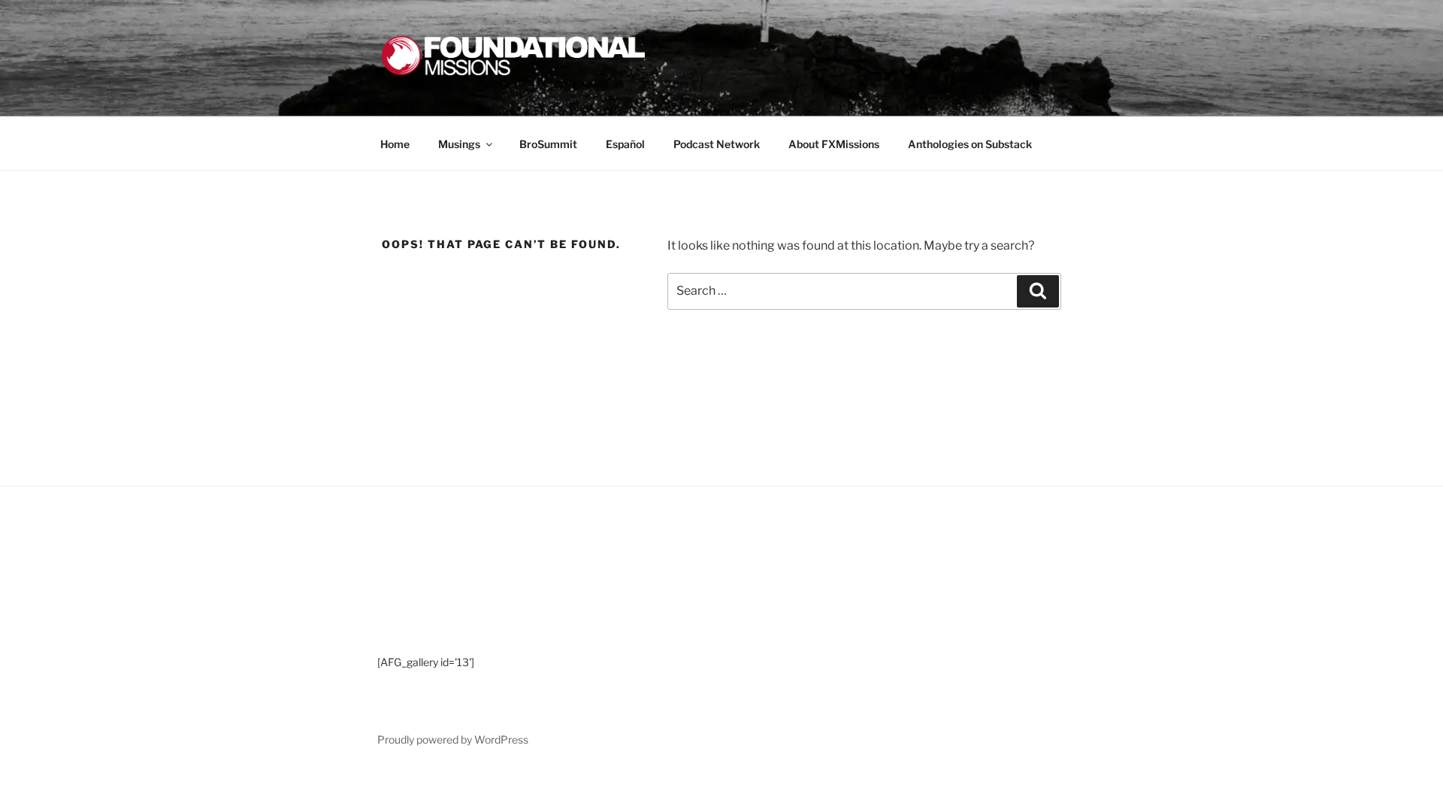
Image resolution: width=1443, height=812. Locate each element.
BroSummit (548, 144)
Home (395, 144)
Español (625, 144)
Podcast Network (716, 144)
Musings (459, 144)
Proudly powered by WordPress (452, 739)
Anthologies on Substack (970, 144)
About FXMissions (833, 144)
